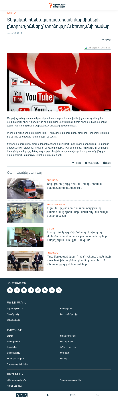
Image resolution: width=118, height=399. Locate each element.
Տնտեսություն (13, 353)
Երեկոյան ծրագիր (68, 314)
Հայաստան (52, 180)
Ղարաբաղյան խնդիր (17, 364)
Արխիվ (63, 358)
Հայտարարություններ (70, 380)
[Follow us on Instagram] (38, 290)
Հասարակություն (56, 204)
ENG (72, 395)
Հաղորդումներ (67, 308)
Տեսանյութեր (13, 314)
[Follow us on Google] (59, 290)
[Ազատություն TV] (48, 395)
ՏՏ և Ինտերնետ (68, 347)
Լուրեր (11, 13)
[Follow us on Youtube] (24, 290)
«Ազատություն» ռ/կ (16, 380)
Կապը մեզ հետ (14, 386)
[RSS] (45, 290)
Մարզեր (51, 228)
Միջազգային (66, 341)
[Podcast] (52, 290)
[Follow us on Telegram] (31, 290)
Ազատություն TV (15, 308)
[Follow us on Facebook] (10, 290)
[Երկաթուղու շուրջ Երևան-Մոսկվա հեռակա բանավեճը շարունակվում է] (25, 188)
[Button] (106, 39)
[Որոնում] (97, 395)
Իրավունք (12, 347)
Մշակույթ (64, 353)
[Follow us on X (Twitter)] (17, 290)
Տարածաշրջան (67, 336)
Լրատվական (13, 320)
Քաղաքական (13, 341)
